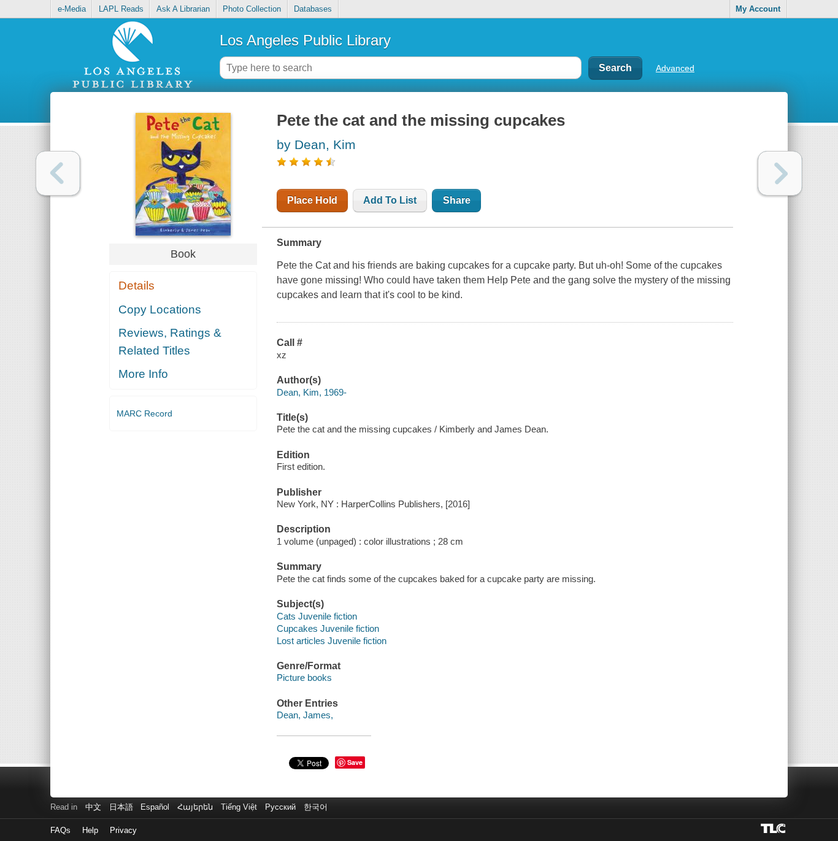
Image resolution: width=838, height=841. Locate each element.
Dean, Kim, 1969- (312, 392)
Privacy (123, 830)
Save (355, 762)
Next (780, 173)
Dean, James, (305, 715)
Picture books (304, 677)
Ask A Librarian (183, 8)
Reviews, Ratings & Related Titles (169, 341)
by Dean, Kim (316, 144)
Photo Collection (252, 8)
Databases (313, 8)
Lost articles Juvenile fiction (331, 641)
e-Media (72, 8)
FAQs (60, 830)
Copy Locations (159, 309)
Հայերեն (195, 807)
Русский (280, 807)
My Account (758, 8)
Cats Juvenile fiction (317, 616)
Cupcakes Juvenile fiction (328, 628)
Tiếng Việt (239, 807)
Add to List (390, 200)
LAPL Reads (121, 8)
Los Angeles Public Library (305, 40)
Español (154, 807)
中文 (93, 807)
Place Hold (312, 200)
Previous (58, 173)
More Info (143, 373)
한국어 (316, 807)
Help (90, 830)
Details (136, 285)
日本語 (121, 807)
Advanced (675, 68)
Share (457, 200)
